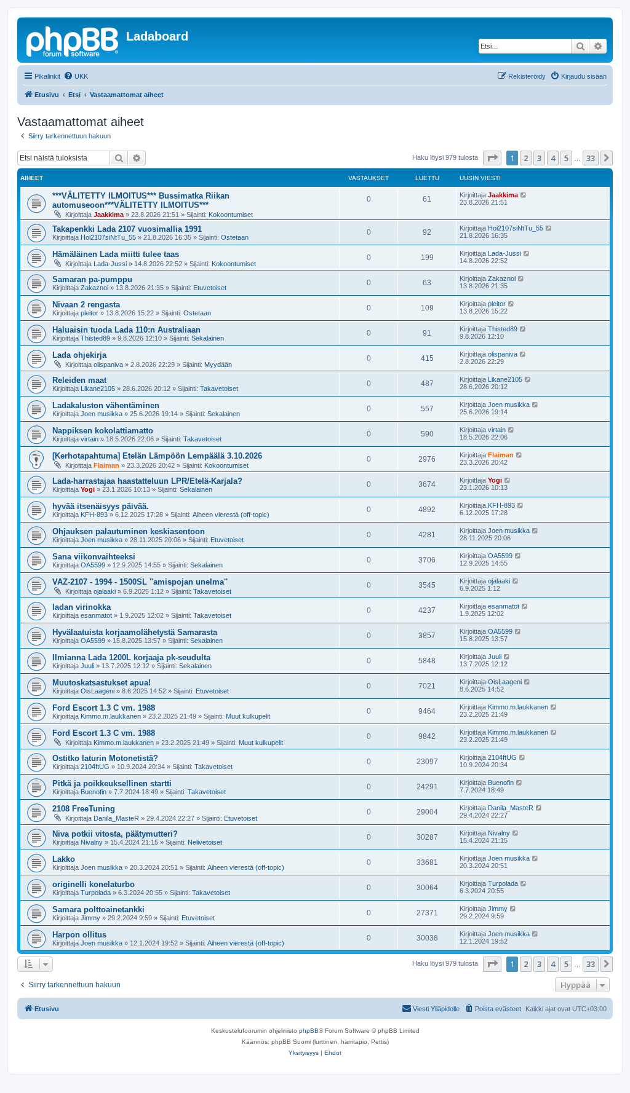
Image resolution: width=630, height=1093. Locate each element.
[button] (492, 158)
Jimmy (90, 917)
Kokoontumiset (231, 214)
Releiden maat (79, 380)
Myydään (218, 364)
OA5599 (93, 565)
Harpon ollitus (79, 934)
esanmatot (96, 615)
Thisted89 (95, 338)
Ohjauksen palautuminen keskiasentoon (128, 531)
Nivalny (92, 842)
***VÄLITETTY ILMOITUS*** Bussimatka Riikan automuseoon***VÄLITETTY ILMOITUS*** (140, 200)
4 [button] (553, 158)
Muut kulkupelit (248, 716)
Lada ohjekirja (79, 355)
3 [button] (539, 158)
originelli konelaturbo (93, 884)
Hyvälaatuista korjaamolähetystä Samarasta (134, 632)
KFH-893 (94, 514)
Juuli (87, 665)
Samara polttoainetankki (98, 909)
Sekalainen (207, 338)
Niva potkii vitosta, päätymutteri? (115, 833)
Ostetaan (235, 237)
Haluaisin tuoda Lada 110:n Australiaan (126, 329)
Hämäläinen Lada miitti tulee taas (115, 254)
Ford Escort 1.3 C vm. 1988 (103, 707)
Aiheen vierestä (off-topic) (231, 514)
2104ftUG (95, 766)
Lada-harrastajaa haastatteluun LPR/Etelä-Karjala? (147, 481)
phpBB (309, 1030)
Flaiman (106, 465)
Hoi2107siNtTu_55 (108, 237)
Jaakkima (109, 214)
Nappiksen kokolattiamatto (102, 430)
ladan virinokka (81, 607)
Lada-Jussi (110, 263)
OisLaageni (97, 691)
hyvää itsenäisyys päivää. (100, 506)
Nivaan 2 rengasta (86, 304)
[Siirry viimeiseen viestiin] (524, 195)
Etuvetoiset (209, 287)
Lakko (63, 859)
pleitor (89, 313)
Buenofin (93, 791)
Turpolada (96, 892)
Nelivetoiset (205, 842)
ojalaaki (105, 591)
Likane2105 (98, 388)
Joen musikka (101, 413)
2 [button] (526, 158)
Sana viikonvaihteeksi (93, 556)
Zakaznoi (94, 287)
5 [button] (566, 158)
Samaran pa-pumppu (92, 279)
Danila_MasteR (116, 818)
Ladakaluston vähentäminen (105, 405)
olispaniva (108, 364)
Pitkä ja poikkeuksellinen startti (112, 783)
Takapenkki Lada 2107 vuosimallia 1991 (127, 229)
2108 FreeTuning (83, 808)
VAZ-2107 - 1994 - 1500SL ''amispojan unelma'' (140, 581)
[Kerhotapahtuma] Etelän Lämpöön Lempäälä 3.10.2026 (157, 455)
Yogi (88, 489)
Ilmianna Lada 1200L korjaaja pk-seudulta (131, 657)
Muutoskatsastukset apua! (101, 682)
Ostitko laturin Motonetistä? (105, 758)
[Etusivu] (73, 40)
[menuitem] (75, 76)
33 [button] (590, 158)
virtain (89, 439)
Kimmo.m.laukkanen (111, 716)
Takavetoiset (219, 388)
